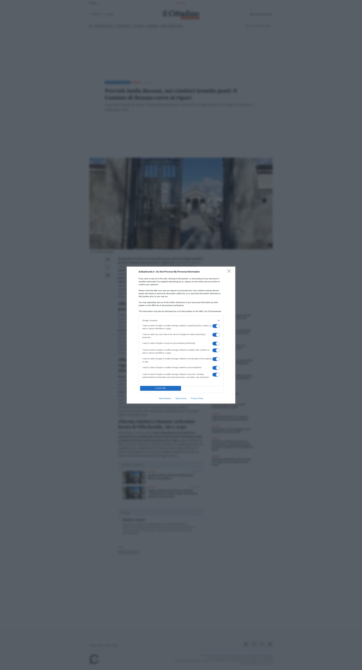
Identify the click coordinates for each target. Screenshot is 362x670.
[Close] (230, 272)
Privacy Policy (197, 398)
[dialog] (181, 335)
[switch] (216, 326)
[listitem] (181, 320)
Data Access (181, 398)
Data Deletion (165, 398)
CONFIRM (160, 388)
